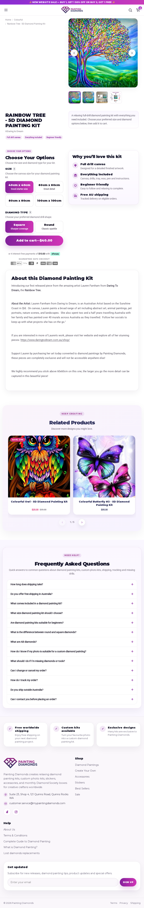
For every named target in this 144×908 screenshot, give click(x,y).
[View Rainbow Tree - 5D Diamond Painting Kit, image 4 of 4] (116, 97)
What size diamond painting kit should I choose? (37, 613)
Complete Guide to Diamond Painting (27, 841)
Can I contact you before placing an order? (34, 699)
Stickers (80, 782)
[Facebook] (7, 812)
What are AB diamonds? (24, 641)
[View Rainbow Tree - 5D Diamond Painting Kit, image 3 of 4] (102, 97)
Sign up (128, 882)
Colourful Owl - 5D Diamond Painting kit (39, 501)
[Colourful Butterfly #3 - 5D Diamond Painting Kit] (104, 466)
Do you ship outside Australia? (27, 689)
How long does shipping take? (27, 584)
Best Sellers (82, 788)
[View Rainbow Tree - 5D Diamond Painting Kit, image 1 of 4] (74, 97)
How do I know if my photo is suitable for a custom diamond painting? (48, 651)
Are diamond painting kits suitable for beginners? (37, 622)
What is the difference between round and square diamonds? (43, 632)
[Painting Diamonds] (20, 763)
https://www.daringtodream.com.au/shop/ (45, 340)
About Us (9, 829)
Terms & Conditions (15, 835)
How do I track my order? (24, 680)
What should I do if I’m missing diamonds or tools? (38, 661)
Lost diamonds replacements (22, 853)
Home (8, 20)
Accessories (82, 776)
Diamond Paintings (87, 764)
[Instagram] (16, 812)
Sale (77, 794)
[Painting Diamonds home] (72, 10)
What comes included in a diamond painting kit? (36, 603)
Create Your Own (85, 770)
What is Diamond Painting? (20, 847)
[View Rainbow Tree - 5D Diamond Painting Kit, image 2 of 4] (88, 97)
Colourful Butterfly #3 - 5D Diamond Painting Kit (104, 503)
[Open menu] (6, 10)
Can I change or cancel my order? (29, 670)
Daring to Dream (15, 131)
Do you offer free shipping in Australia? (32, 594)
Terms (113, 903)
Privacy (124, 903)
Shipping (135, 903)
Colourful (18, 20)
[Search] (130, 10)
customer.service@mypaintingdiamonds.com (37, 803)
